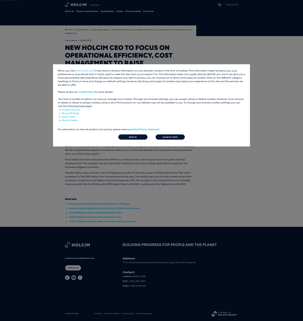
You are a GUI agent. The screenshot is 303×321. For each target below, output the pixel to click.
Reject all (133, 137)
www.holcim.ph (84, 70)
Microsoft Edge (70, 113)
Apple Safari (68, 116)
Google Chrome (71, 109)
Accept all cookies (170, 137)
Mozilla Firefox (70, 120)
